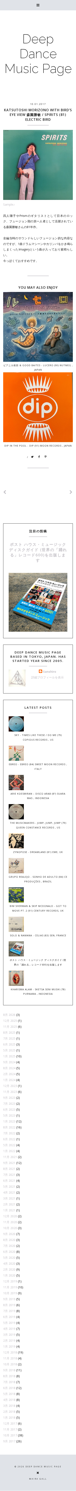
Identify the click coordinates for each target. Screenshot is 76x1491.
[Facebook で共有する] (39, 457)
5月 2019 (9, 1323)
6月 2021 (9, 1181)
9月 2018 (9, 1370)
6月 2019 (9, 1317)
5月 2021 (9, 1186)
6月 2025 (9, 1044)
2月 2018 (9, 1412)
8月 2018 (9, 1376)
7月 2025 (9, 1038)
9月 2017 (9, 1441)
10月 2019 (10, 1293)
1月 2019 (9, 1346)
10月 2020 (10, 1228)
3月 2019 (9, 1335)
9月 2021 (9, 1163)
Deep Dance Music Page (38, 54)
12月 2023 (10, 1086)
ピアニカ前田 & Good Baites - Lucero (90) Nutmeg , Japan (38, 367)
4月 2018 (9, 1400)
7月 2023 (9, 1104)
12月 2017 (10, 1423)
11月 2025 (10, 1027)
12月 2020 (10, 1216)
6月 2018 (9, 1388)
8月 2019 (9, 1305)
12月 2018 (10, 1352)
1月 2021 (9, 1210)
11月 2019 (10, 1287)
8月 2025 (9, 1032)
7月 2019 (9, 1311)
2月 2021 (9, 1204)
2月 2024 (9, 1074)
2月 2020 (9, 1269)
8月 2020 (9, 1240)
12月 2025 (10, 1021)
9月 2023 (9, 1098)
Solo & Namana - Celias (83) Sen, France (38, 935)
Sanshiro (49, 672)
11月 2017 (10, 1429)
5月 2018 (9, 1394)
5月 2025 (9, 1050)
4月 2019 (9, 1329)
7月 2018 (9, 1382)
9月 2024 (9, 1062)
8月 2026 (9, 1015)
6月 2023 (9, 1109)
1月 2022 (9, 1151)
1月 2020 (9, 1275)
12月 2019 (10, 1281)
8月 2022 (9, 1127)
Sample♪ (9, 204)
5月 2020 (9, 1258)
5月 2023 (9, 1115)
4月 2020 (9, 1263)
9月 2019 (9, 1299)
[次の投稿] (5, 492)
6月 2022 (9, 1139)
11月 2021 (10, 1157)
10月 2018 (10, 1364)
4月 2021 (9, 1192)
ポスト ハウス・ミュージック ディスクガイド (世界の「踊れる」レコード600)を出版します (38, 552)
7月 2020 (9, 1246)
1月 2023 (9, 1121)
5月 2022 (9, 1145)
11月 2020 (10, 1222)
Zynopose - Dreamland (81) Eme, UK (38, 852)
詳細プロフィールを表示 (47, 677)
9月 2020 (9, 1234)
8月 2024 (9, 1068)
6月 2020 (9, 1252)
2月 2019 (9, 1340)
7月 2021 (9, 1175)
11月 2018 (10, 1358)
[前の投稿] (71, 492)
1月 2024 (9, 1080)
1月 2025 (9, 1056)
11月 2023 (10, 1092)
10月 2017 (10, 1435)
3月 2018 (9, 1406)
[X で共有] (32, 457)
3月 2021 (9, 1198)
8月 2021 (9, 1169)
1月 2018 (9, 1417)
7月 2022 (9, 1133)
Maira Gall (38, 1478)
